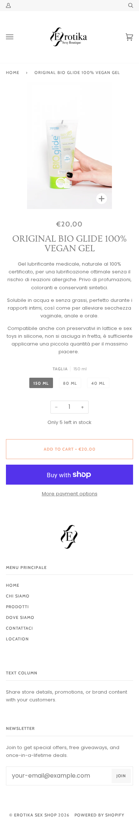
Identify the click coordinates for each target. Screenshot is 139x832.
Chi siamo (18, 596)
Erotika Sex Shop (35, 815)
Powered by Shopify (99, 815)
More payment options (69, 493)
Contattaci (19, 628)
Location (17, 638)
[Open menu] (17, 37)
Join (121, 775)
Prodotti (17, 606)
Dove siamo (20, 617)
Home (12, 72)
